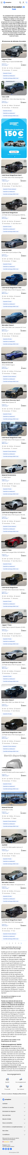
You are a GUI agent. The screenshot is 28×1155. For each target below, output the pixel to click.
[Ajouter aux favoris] (25, 45)
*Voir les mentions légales (14, 154)
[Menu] (1, 2)
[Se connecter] (23, 2)
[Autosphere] (7, 2)
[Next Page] (21, 943)
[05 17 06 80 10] (26, 2)
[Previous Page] (7, 943)
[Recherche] (20, 2)
